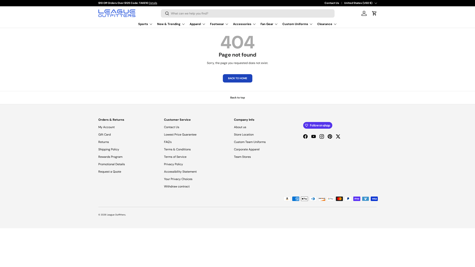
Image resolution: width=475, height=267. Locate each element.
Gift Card (104, 134)
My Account (106, 127)
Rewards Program (110, 157)
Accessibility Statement (180, 172)
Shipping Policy (108, 149)
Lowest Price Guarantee (180, 134)
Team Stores (242, 157)
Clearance (324, 24)
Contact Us (332, 3)
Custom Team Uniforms (250, 142)
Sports (143, 24)
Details (153, 3)
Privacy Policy (173, 164)
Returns (103, 142)
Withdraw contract (177, 186)
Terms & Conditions (177, 149)
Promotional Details (111, 164)
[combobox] (248, 13)
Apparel (195, 24)
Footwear (217, 24)
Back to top (237, 97)
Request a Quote (109, 172)
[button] (374, 13)
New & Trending (169, 24)
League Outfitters (116, 214)
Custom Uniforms (295, 24)
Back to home (237, 78)
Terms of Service (175, 157)
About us (240, 127)
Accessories (242, 24)
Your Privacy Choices (178, 179)
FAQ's (168, 142)
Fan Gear (267, 24)
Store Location (244, 134)
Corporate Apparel (247, 149)
